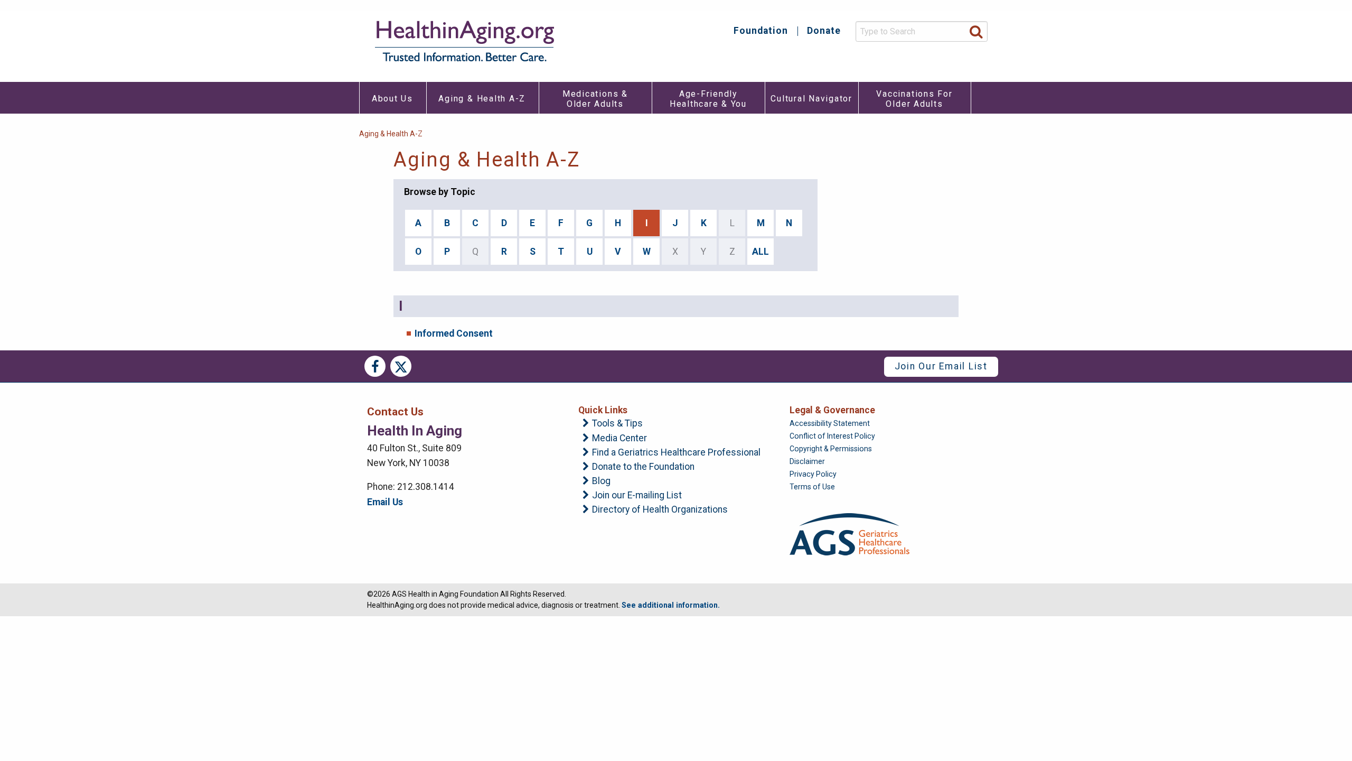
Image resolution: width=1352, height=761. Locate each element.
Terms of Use (812, 486)
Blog (601, 481)
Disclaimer (807, 461)
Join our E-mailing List (637, 495)
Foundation (761, 31)
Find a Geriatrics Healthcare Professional (676, 453)
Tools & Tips (617, 424)
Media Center (619, 438)
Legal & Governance (832, 410)
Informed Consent (454, 333)
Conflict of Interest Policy (832, 436)
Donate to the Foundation (643, 467)
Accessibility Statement (830, 423)
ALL (760, 251)
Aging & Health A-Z (390, 133)
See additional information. (671, 605)
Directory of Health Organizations (660, 510)
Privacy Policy (813, 474)
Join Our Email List (941, 366)
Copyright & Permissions (831, 448)
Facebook (375, 366)
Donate (824, 31)
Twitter (400, 366)
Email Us (385, 502)
